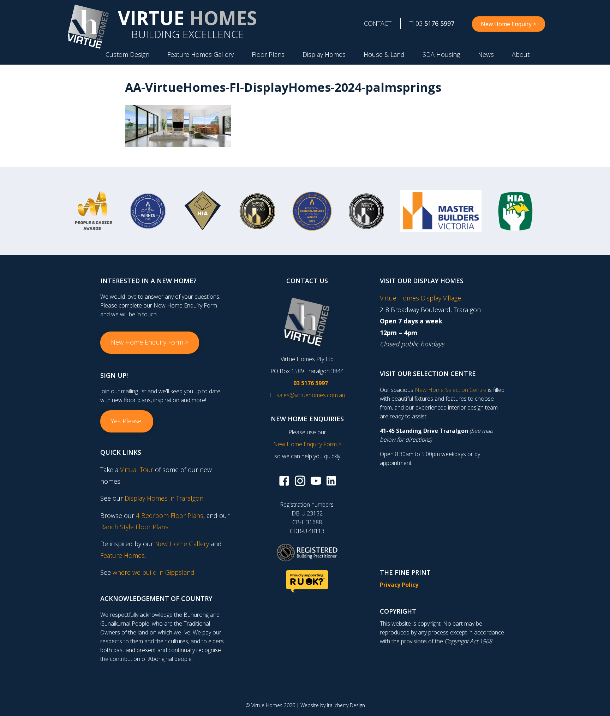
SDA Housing (441, 54)
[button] (149, 342)
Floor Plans (268, 54)
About (521, 54)
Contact (377, 23)
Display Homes (324, 54)
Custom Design (127, 54)
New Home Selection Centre (450, 390)
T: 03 (431, 23)
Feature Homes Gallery (200, 54)
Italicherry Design (346, 705)
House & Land (384, 54)
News (486, 54)
